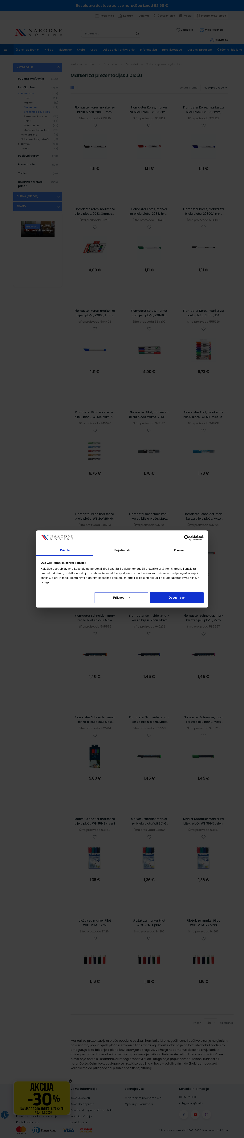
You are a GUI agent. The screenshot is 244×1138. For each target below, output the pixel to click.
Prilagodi (119, 597)
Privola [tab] (65, 550)
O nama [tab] (179, 550)
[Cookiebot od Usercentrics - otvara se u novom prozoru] (187, 538)
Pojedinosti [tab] (122, 550)
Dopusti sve (177, 597)
